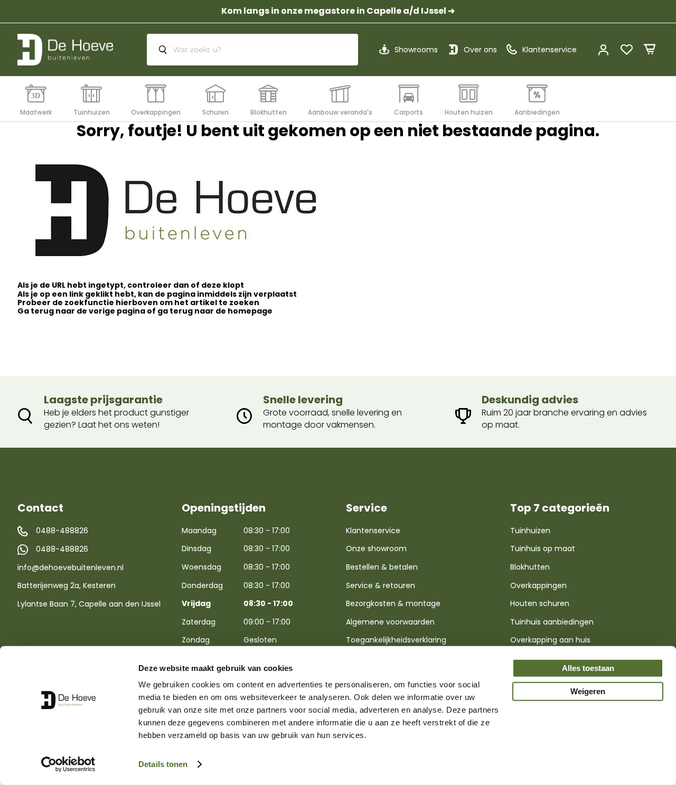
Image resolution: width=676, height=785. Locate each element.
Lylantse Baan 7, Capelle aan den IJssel (89, 604)
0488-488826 (62, 531)
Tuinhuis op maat (542, 548)
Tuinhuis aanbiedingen (552, 622)
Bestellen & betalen (382, 567)
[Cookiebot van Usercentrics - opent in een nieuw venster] (68, 764)
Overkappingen (538, 585)
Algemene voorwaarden (390, 622)
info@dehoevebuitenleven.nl (70, 567)
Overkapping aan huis (550, 640)
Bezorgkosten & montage (393, 603)
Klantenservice (373, 530)
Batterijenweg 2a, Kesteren (66, 585)
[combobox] (252, 49)
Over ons (480, 49)
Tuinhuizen (530, 530)
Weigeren (587, 691)
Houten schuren (539, 603)
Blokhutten (530, 567)
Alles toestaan (588, 668)
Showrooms (416, 49)
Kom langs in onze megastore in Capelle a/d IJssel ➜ (338, 11)
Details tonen (162, 764)
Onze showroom (376, 548)
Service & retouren (380, 585)
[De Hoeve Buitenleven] (65, 49)
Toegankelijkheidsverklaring (396, 640)
